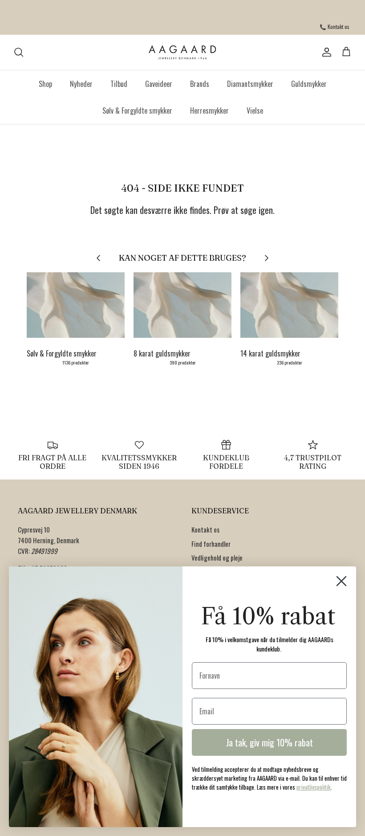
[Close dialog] (341, 581)
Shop (45, 83)
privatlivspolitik (313, 787)
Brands (199, 83)
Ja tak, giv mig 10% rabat (269, 742)
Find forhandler (211, 544)
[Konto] (325, 52)
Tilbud (118, 83)
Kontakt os (205, 529)
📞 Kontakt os (334, 26)
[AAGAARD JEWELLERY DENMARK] (182, 52)
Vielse (255, 110)
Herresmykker (209, 110)
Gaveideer (158, 83)
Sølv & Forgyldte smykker (137, 110)
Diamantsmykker (250, 83)
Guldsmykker (309, 83)
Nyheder (81, 83)
